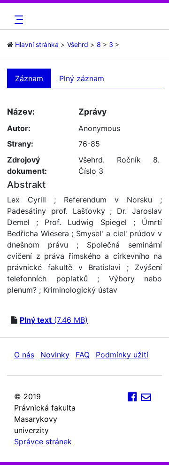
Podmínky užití (122, 354)
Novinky (54, 354)
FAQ (83, 354)
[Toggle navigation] (17, 19)
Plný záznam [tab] (81, 78)
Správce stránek (43, 441)
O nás (24, 354)
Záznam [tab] (29, 78)
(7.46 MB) (54, 320)
